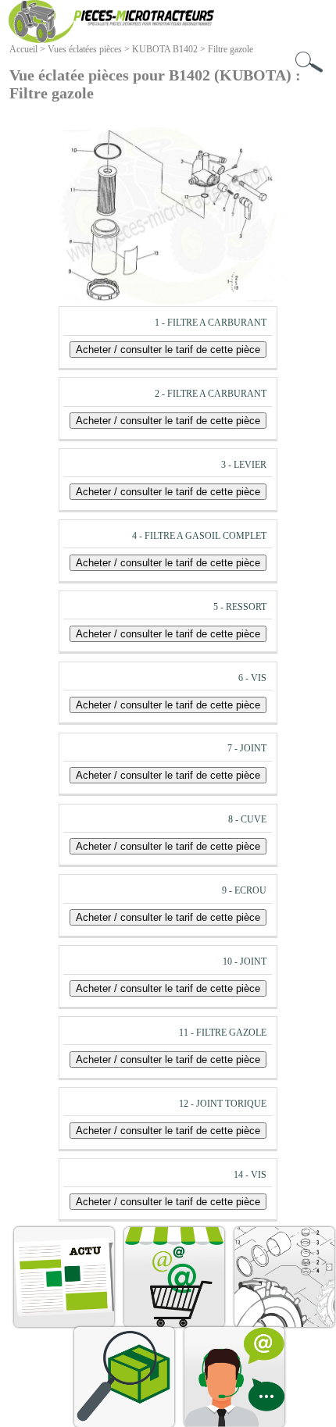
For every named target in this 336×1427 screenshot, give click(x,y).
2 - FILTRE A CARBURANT (210, 393)
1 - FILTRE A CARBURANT (210, 322)
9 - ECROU (244, 890)
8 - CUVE (247, 819)
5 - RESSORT (239, 606)
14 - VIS (250, 1174)
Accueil (23, 49)
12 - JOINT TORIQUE (222, 1103)
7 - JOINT (246, 748)
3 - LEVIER (243, 464)
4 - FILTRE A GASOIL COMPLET (199, 535)
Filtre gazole (230, 49)
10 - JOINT (244, 961)
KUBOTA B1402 (165, 49)
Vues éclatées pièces (85, 49)
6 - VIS (252, 677)
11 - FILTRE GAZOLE (222, 1032)
